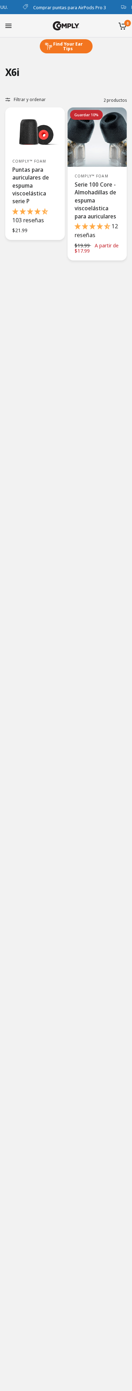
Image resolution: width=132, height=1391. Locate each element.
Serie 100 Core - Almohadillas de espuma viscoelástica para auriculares (95, 200)
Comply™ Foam (29, 161)
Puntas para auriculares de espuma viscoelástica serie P (30, 185)
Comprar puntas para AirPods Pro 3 (66, 7)
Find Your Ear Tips (68, 46)
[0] (121, 25)
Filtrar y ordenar (30, 99)
